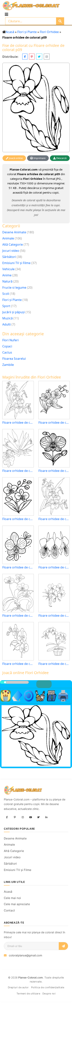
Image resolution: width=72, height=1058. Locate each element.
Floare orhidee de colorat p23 (18, 519)
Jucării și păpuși (13, 312)
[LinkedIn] (46, 817)
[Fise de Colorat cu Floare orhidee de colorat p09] (36, 107)
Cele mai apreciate (17, 904)
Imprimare (39, 158)
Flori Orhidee (49, 32)
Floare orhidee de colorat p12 (54, 567)
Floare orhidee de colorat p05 (18, 615)
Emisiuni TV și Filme (16, 263)
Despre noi (48, 993)
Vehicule (8, 269)
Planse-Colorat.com (30, 977)
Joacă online (15, 158)
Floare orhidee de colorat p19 (54, 422)
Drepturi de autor (18, 987)
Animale (8, 238)
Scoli (5, 294)
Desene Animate (14, 232)
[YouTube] (30, 817)
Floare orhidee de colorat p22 (54, 471)
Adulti (6, 324)
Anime (7, 275)
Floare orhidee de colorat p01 (54, 519)
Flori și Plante (27, 32)
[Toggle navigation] (6, 14)
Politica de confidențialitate (47, 987)
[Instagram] (23, 817)
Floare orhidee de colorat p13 (18, 422)
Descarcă (61, 158)
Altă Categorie (12, 244)
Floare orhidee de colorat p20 (18, 567)
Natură (7, 281)
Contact (9, 910)
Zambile (8, 365)
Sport (6, 306)
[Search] (60, 21)
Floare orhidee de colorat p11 (54, 615)
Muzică (7, 318)
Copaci (7, 346)
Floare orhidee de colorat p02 (18, 471)
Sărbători (9, 257)
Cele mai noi (12, 898)
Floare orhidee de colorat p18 (18, 664)
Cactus (7, 352)
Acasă (10, 32)
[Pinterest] (15, 817)
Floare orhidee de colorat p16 (54, 664)
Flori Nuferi (10, 340)
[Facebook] (7, 817)
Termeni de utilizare (28, 993)
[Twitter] (38, 817)
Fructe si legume (14, 287)
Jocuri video (10, 251)
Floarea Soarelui (14, 358)
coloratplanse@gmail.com (25, 955)
